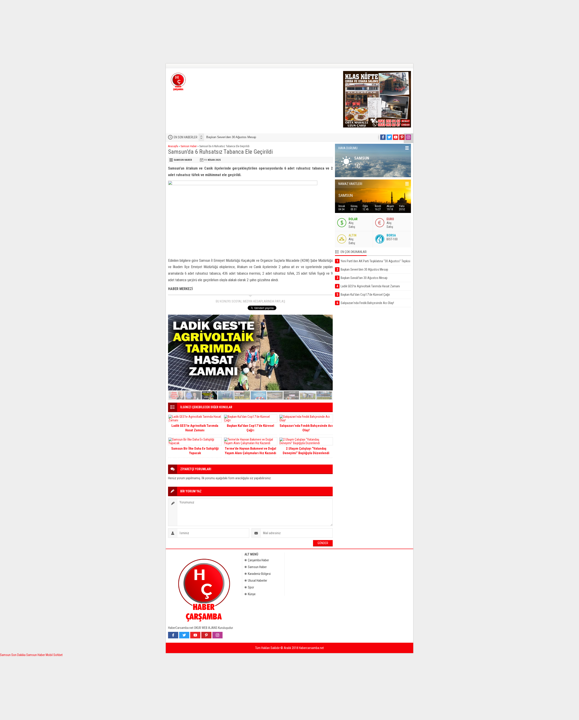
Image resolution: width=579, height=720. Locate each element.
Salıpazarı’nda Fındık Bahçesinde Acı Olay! (306, 428)
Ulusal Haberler (257, 580)
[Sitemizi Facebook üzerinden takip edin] (383, 137)
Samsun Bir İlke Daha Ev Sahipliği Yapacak (195, 450)
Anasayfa (173, 146)
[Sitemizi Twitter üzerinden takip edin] (389, 137)
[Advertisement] (135, 31)
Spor (251, 587)
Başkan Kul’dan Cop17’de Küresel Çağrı (250, 428)
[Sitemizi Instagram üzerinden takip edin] (408, 137)
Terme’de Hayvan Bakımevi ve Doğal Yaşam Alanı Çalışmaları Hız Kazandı (250, 450)
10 (324, 395)
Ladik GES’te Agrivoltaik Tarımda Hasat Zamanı (194, 428)
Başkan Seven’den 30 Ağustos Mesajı (231, 137)
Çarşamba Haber (258, 560)
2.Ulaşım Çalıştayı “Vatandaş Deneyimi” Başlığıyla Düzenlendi (306, 450)
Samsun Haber (188, 146)
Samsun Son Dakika (13, 655)
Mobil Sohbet (54, 655)
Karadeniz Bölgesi (259, 574)
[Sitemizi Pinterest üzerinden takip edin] (402, 137)
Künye (252, 594)
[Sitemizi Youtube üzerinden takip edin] (395, 137)
